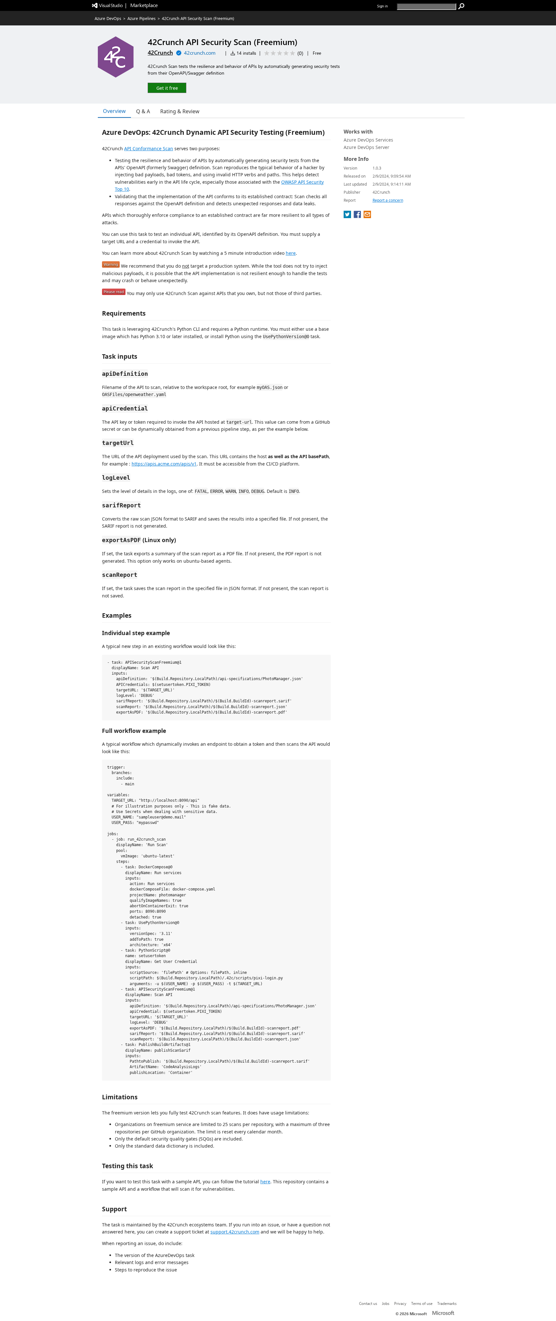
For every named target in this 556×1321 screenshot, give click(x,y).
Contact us (368, 1303)
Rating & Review (179, 111)
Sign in (382, 6)
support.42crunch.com (234, 1232)
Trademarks (447, 1303)
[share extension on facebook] (358, 216)
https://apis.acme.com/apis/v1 (164, 464)
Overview (114, 111)
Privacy (400, 1303)
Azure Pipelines (141, 18)
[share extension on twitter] (348, 216)
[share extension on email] (367, 216)
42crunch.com (200, 52)
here (291, 253)
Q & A (143, 111)
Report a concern (388, 200)
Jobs (385, 1303)
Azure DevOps (108, 18)
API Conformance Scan (148, 148)
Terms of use (421, 1303)
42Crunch (160, 52)
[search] (461, 6)
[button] (167, 88)
